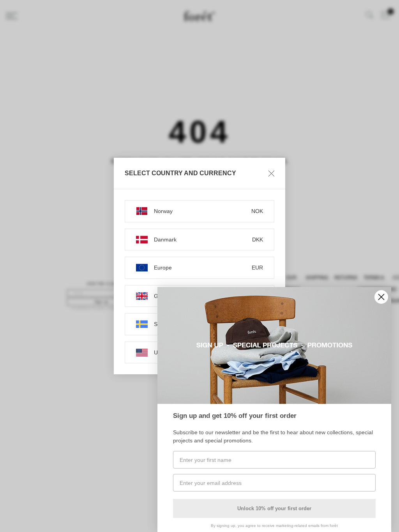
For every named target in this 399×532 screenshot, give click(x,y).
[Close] (271, 173)
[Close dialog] (381, 297)
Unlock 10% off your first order (274, 508)
